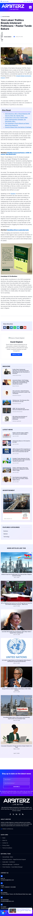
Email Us (3, 878)
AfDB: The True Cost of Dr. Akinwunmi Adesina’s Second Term (21, 409)
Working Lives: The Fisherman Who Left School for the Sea (21, 401)
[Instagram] (29, 1)
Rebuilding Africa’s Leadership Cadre (18, 230)
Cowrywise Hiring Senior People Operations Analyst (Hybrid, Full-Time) (16, 746)
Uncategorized (6, 16)
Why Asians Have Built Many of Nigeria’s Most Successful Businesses (20, 418)
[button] (30, 7)
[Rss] (31, 1)
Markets (6, 533)
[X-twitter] (25, 1)
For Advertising (5, 899)
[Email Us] (2, 876)
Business (6, 531)
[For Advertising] (2, 897)
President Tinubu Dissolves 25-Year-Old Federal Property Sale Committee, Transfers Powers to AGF (21, 460)
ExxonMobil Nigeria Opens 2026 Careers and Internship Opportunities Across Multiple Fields (16, 718)
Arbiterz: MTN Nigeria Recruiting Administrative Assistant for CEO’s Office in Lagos (21, 469)
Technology (6, 536)
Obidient (13, 193)
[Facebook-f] (24, 1)
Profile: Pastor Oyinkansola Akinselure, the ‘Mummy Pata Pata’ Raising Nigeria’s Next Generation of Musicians (21, 371)
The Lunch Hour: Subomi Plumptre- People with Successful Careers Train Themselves (21, 392)
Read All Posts (16, 354)
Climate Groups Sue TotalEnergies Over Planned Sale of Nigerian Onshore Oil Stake (16, 575)
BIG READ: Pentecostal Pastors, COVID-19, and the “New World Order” (16, 153)
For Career (3, 906)
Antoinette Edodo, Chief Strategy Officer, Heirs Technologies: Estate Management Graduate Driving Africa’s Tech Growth (21, 382)
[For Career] (2, 904)
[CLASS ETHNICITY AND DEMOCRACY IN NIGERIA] (16, 274)
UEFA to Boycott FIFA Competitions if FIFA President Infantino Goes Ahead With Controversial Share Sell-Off (21, 450)
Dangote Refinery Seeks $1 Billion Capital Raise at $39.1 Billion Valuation (16, 689)
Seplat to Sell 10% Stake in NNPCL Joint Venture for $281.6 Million (20, 433)
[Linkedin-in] (27, 1)
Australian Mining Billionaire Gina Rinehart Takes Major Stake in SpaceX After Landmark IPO (16, 632)
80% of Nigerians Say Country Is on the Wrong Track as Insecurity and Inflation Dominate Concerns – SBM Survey (16, 603)
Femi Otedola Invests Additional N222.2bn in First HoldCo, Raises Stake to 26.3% (20, 478)
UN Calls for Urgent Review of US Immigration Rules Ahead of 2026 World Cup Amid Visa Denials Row (16, 661)
